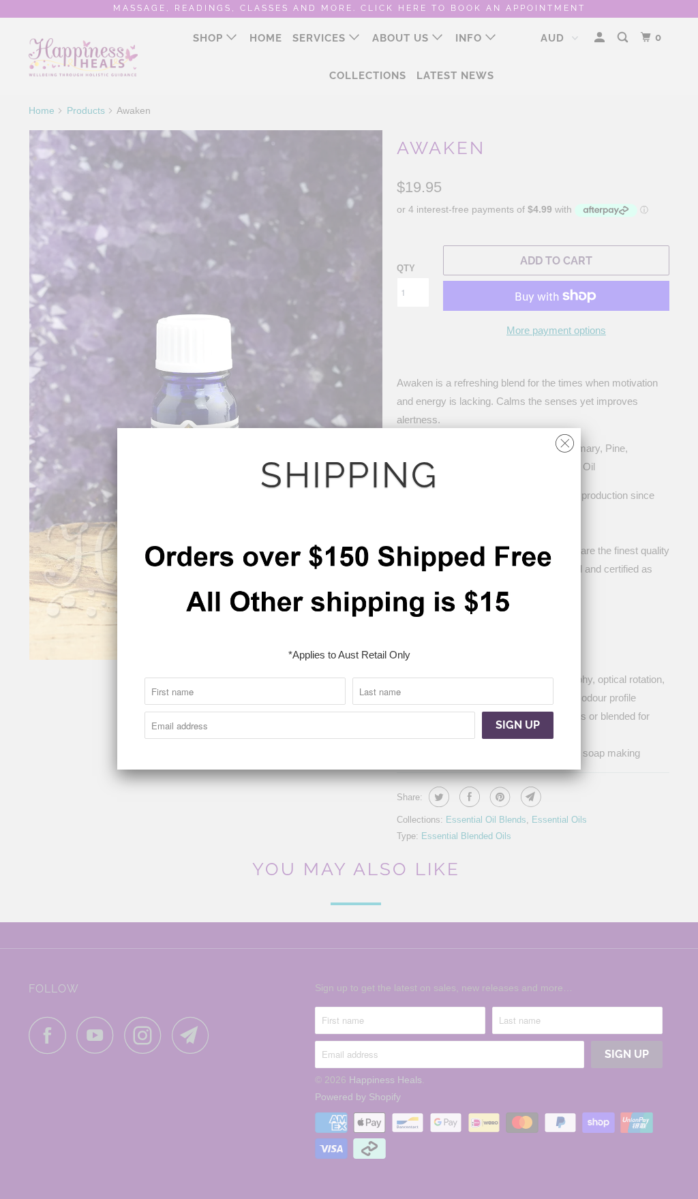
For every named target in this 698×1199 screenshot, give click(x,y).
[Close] (565, 440)
